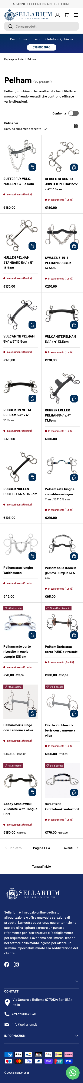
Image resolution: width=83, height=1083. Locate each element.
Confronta (59, 113)
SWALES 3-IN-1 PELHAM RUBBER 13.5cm (58, 263)
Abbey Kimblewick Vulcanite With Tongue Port (20, 809)
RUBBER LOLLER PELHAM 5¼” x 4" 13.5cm (58, 415)
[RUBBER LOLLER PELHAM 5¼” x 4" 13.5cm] (62, 387)
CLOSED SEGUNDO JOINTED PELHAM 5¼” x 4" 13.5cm (61, 184)
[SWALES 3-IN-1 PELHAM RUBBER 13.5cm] (62, 234)
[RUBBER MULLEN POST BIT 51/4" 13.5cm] (20, 465)
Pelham (31, 59)
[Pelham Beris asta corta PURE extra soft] (62, 623)
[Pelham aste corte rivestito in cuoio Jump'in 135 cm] (20, 623)
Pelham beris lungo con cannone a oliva (18, 727)
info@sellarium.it (24, 1024)
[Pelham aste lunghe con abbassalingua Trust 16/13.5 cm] (62, 465)
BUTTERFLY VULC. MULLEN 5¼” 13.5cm (18, 181)
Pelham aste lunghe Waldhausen (18, 570)
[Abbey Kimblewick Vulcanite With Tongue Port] (20, 780)
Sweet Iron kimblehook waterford (62, 806)
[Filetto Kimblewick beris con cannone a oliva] (62, 702)
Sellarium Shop (21, 1072)
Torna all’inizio (41, 866)
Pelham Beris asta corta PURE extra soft (61, 649)
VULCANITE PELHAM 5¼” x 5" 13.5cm (18, 338)
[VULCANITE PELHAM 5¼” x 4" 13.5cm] (62, 313)
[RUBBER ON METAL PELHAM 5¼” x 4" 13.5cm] (20, 387)
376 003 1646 (41, 47)
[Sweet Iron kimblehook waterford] (62, 780)
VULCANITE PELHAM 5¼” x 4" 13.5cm (60, 338)
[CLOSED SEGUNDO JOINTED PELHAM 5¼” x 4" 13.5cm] (62, 155)
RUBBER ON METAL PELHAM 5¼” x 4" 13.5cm (17, 415)
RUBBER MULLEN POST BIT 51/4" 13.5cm (20, 491)
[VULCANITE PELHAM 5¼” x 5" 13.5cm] (20, 313)
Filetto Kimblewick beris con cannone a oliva (60, 730)
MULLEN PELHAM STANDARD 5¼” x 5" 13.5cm (18, 262)
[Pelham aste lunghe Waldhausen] (20, 544)
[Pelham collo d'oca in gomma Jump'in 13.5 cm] (62, 544)
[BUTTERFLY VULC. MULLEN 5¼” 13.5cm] (20, 155)
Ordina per (11, 123)
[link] (16, 847)
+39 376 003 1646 (24, 1014)
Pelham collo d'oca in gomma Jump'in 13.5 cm (60, 573)
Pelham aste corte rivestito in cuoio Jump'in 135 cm (17, 651)
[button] (67, 15)
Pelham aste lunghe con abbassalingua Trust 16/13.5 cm (59, 494)
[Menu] (76, 15)
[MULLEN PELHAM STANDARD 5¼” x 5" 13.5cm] (20, 234)
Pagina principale (13, 59)
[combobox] (41, 26)
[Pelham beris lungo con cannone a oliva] (20, 702)
